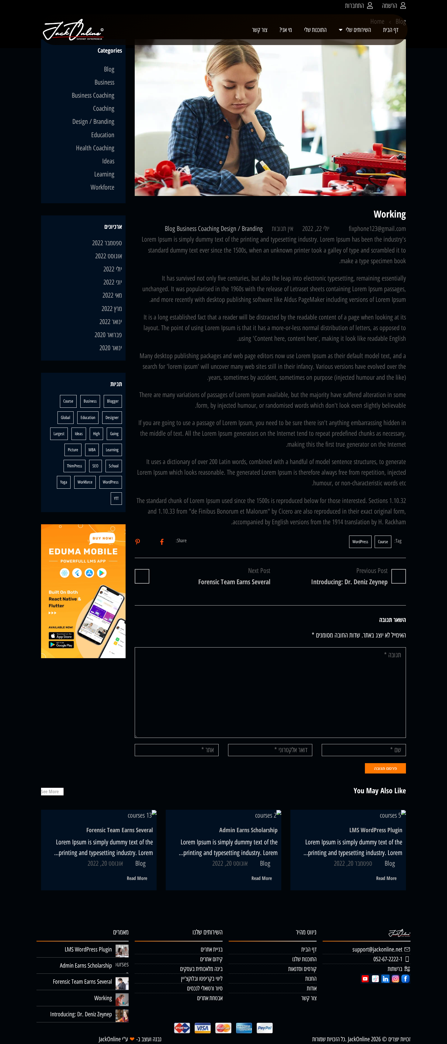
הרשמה (389, 6)
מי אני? (285, 29)
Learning (104, 174)
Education (102, 135)
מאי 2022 (112, 295)
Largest (59, 433)
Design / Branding (242, 229)
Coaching (208, 229)
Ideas (108, 161)
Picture (73, 449)
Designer (112, 417)
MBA (91, 449)
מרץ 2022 (112, 309)
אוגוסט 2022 (108, 256)
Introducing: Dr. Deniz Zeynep (81, 1014)
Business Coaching (93, 95)
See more (50, 791)
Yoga (63, 482)
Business (186, 229)
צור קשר (259, 29)
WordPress (360, 541)
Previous (128, 117)
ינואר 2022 (110, 322)
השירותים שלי (358, 29)
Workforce (102, 187)
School (114, 466)
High (96, 433)
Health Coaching (95, 148)
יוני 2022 (112, 282)
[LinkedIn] (137, 541)
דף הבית (390, 29)
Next (412, 117)
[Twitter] (149, 541)
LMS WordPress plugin (375, 830)
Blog (170, 229)
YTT (116, 498)
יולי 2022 (112, 269)
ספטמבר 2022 (107, 243)
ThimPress (74, 466)
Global (65, 417)
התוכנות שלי (315, 29)
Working (103, 998)
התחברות (354, 6)
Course (383, 541)
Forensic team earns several (119, 830)
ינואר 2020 (110, 348)
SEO (95, 466)
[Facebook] (162, 541)
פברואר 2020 (108, 335)
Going (114, 433)
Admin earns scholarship (248, 830)
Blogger (113, 401)
